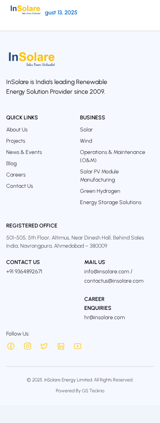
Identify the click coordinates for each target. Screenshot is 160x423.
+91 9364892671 (24, 271)
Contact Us (19, 186)
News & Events (24, 152)
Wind (86, 141)
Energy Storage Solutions (110, 202)
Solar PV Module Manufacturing (99, 175)
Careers (16, 174)
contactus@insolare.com (113, 281)
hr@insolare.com (104, 317)
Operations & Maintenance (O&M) (112, 156)
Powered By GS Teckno (80, 390)
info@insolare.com (106, 271)
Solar (86, 129)
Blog (11, 163)
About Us (17, 129)
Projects (15, 141)
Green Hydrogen (100, 191)
